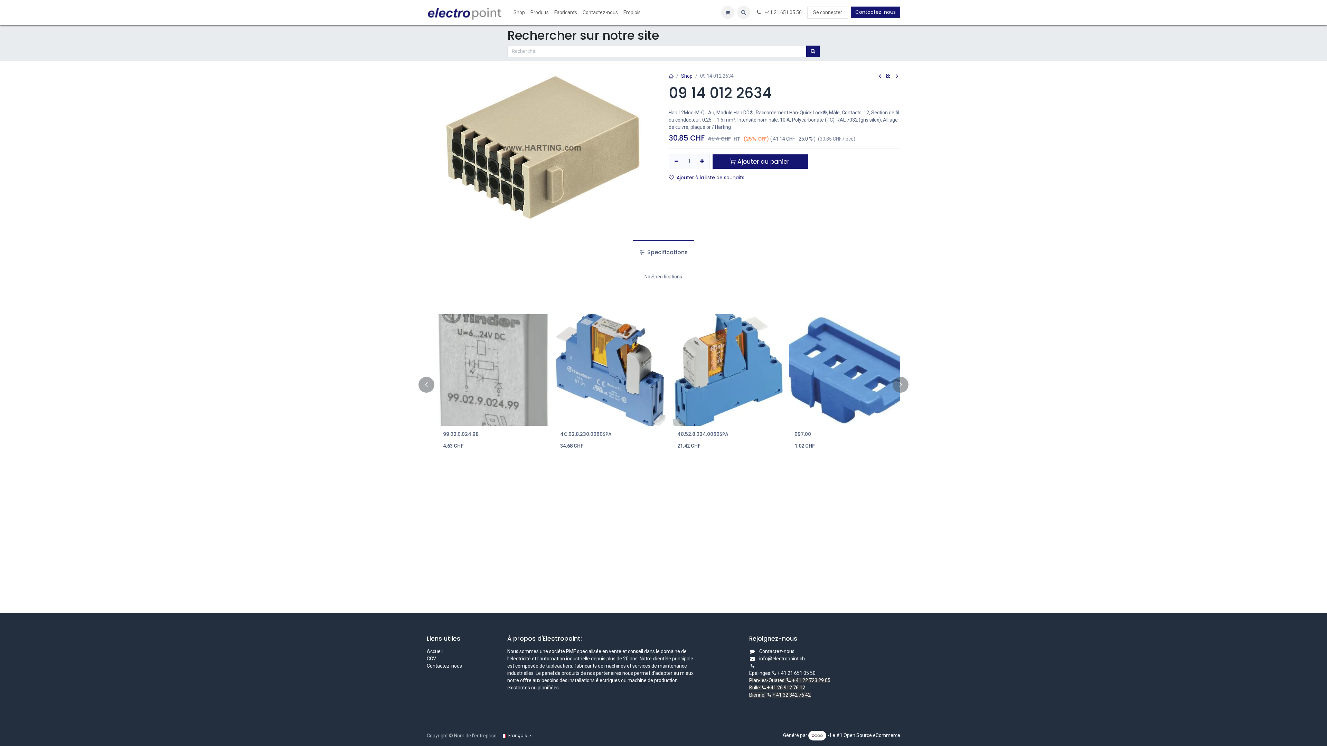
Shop (687, 76)
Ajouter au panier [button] (763, 161)
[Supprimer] (676, 161)
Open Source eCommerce (872, 735)
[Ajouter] (702, 161)
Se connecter (827, 12)
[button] (743, 12)
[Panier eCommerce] (727, 12)
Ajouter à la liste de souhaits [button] (710, 177)
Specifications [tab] (667, 252)
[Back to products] (888, 76)
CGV (432, 658)
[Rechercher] (813, 51)
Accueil (435, 651)
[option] (663, 385)
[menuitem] (519, 12)
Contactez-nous (875, 12)
